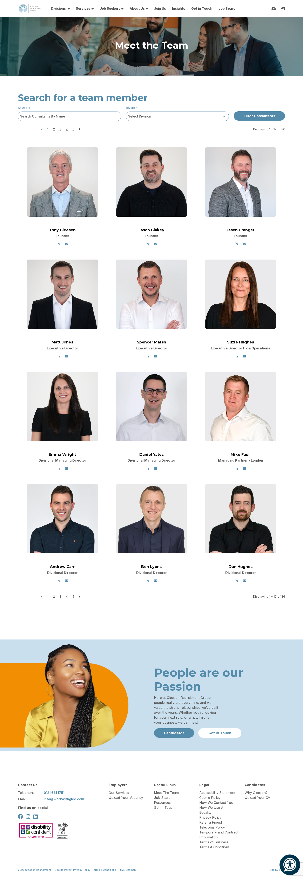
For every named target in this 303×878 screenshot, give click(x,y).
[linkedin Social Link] (35, 817)
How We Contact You (216, 802)
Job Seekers (110, 8)
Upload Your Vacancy (126, 798)
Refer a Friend (210, 822)
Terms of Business (213, 842)
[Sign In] (283, 8)
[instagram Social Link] (28, 817)
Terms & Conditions (214, 847)
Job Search (227, 8)
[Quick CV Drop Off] (273, 8)
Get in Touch (201, 8)
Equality (205, 812)
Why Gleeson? (256, 793)
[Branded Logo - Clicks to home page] (30, 8)
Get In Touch (164, 807)
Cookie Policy (210, 798)
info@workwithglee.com (64, 799)
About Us (137, 8)
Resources (162, 802)
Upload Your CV (257, 798)
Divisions (59, 8)
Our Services (119, 793)
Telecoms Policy (212, 827)
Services (83, 8)
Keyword (24, 107)
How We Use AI (211, 807)
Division (131, 107)
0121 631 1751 (54, 793)
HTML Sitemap (127, 869)
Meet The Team (166, 793)
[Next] (79, 129)
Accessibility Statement (217, 793)
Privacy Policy (210, 817)
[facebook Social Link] (20, 817)
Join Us (160, 8)
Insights (178, 8)
